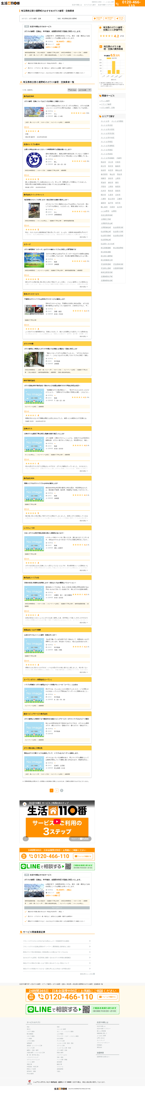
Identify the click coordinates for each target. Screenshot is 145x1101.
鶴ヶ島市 (104, 207)
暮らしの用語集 (101, 1031)
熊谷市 (103, 162)
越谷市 (110, 182)
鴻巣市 (103, 178)
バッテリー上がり (62, 1055)
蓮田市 (103, 203)
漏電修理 (29, 1043)
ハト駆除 (29, 1038)
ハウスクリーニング (32, 1057)
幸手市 (117, 203)
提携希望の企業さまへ (103, 1056)
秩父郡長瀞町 (106, 252)
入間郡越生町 (106, 227)
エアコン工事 (61, 1045)
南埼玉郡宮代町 (107, 272)
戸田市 (103, 186)
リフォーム (60, 1066)
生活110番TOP (24, 984)
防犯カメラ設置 (31, 1069)
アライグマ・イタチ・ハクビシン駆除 (68, 1036)
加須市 (103, 170)
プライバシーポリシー (103, 1042)
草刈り (29, 1029)
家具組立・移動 (31, 1071)
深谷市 (110, 178)
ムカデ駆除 (60, 1034)
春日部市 (104, 174)
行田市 (117, 162)
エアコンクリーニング (33, 1059)
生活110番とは (77, 5)
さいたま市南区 (107, 150)
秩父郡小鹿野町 (107, 256)
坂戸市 (110, 203)
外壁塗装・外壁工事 (32, 1066)
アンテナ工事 (61, 1041)
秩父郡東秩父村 (107, 260)
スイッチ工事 (30, 1048)
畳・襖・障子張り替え (33, 1055)
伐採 (58, 1027)
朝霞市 (117, 186)
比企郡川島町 (106, 235)
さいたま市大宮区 (107, 129)
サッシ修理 (105, 101)
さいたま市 (105, 121)
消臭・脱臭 (60, 1057)
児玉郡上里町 (106, 268)
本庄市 (110, 170)
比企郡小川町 (118, 231)
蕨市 (117, 182)
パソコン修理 (30, 1062)
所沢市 (110, 166)
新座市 (117, 191)
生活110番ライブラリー (106, 5)
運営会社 (99, 1047)
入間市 (110, 186)
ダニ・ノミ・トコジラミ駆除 (65, 1031)
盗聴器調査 (60, 1069)
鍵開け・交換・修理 (32, 1050)
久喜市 (110, 195)
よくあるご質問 (110, 2)
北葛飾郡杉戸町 (107, 276)
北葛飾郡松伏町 (107, 280)
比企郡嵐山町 (106, 231)
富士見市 (111, 199)
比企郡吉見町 (118, 235)
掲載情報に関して (102, 1033)
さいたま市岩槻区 (107, 158)
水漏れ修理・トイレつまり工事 (36, 1052)
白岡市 (114, 211)
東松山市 (118, 170)
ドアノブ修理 (106, 104)
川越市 (119, 158)
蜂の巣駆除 (30, 1034)
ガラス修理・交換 (108, 107)
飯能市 (117, 166)
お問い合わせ (101, 1038)
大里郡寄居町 (118, 268)
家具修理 (59, 1062)
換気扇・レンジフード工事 (34, 1045)
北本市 (117, 195)
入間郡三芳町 (106, 219)
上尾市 (117, 178)
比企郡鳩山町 (106, 240)
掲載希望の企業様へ (97, 2)
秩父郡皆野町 (118, 248)
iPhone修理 (30, 1073)
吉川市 (119, 207)
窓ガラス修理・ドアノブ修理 (41, 984)
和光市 (110, 191)
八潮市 (103, 199)
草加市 (103, 182)
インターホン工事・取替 (64, 1048)
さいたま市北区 (107, 125)
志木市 (103, 191)
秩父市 (103, 166)
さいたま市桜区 (107, 142)
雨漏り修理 (60, 1052)
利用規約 (99, 1045)
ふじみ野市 (105, 211)
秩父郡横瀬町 (106, 248)
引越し (59, 1071)
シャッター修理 (61, 1029)
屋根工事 (29, 1064)
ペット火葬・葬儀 (62, 1059)
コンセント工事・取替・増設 (65, 1043)
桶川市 (103, 195)
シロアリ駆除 (30, 1031)
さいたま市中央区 (107, 137)
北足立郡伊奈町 (107, 215)
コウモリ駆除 (30, 1041)
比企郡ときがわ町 (107, 244)
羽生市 (119, 174)
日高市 (112, 207)
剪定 (28, 1027)
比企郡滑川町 (118, 227)
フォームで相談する (84, 856)
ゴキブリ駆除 (30, 1036)
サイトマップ (101, 1040)
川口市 (110, 162)
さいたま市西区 (117, 121)
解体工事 (59, 1064)
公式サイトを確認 (52, 47)
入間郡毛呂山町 (107, 223)
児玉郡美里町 (106, 264)
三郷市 (119, 199)
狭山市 (112, 174)
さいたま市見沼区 (107, 133)
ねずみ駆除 (60, 1038)
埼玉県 (69, 984)
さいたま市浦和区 (107, 146)
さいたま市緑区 (107, 154)
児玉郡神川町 (118, 264)
